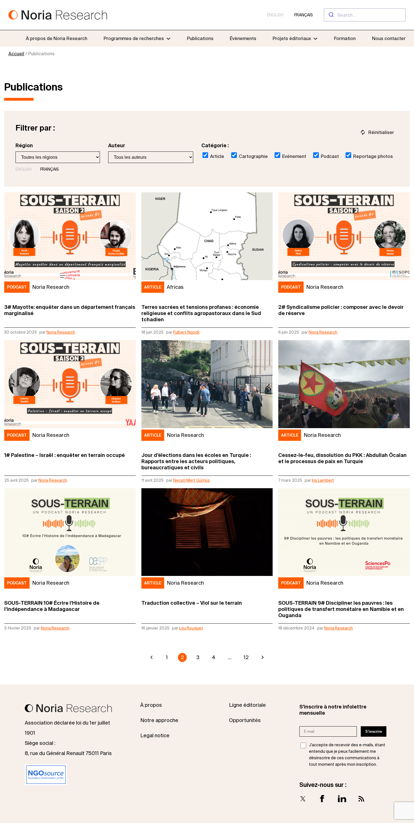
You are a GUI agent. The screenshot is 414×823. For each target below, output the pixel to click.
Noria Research (60, 332)
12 (246, 657)
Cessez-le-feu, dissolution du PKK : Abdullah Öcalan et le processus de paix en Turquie (342, 458)
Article (216, 156)
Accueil (16, 53)
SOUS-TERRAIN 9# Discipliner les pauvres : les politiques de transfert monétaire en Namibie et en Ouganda (341, 609)
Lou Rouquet (191, 628)
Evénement (293, 156)
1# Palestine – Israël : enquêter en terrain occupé (64, 455)
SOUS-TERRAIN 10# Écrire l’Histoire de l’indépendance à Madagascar (51, 606)
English (275, 15)
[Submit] (330, 15)
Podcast (329, 156)
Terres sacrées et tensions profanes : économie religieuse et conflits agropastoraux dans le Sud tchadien (201, 313)
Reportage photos (372, 156)
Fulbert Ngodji (186, 332)
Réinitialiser (381, 132)
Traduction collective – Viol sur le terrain (191, 603)
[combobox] (365, 14)
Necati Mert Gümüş (191, 480)
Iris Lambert (323, 480)
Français (303, 15)
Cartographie (253, 156)
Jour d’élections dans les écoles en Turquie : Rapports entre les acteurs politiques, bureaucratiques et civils (196, 461)
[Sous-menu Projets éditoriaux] (315, 38)
